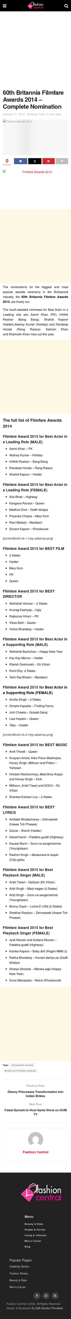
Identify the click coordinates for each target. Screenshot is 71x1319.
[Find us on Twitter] (55, 1295)
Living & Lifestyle (36, 1235)
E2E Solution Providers (49, 1308)
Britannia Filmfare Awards (20, 1070)
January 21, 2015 (14, 114)
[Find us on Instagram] (46, 1295)
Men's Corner (17, 1287)
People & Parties (35, 1229)
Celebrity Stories (19, 1266)
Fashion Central (35, 1152)
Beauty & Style (34, 1224)
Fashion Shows (18, 1273)
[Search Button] (66, 5)
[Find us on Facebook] (37, 1295)
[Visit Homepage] (35, 5)
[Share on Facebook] (20, 161)
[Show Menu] (4, 5)
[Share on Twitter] (34, 161)
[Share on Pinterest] (48, 161)
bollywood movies (22, 1065)
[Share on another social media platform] (62, 161)
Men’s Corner (33, 1241)
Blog (27, 1246)
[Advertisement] (35, 52)
